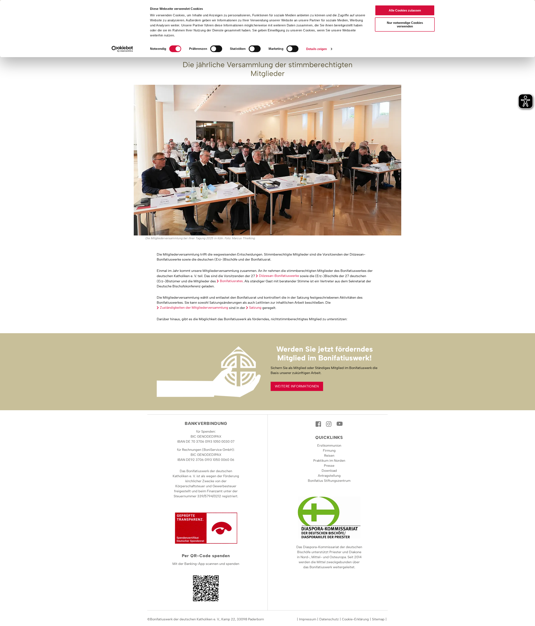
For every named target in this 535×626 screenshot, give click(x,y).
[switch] (216, 48)
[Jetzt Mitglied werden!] (210, 372)
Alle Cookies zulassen (405, 10)
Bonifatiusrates (231, 281)
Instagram (329, 424)
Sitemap (378, 619)
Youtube (339, 424)
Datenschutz (329, 619)
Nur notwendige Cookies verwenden (405, 24)
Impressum (307, 619)
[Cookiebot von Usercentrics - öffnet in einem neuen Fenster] (122, 49)
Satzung (255, 308)
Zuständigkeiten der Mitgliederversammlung (194, 308)
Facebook (319, 424)
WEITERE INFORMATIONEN (297, 386)
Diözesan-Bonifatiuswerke (279, 276)
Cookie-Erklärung (355, 619)
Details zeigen (316, 49)
